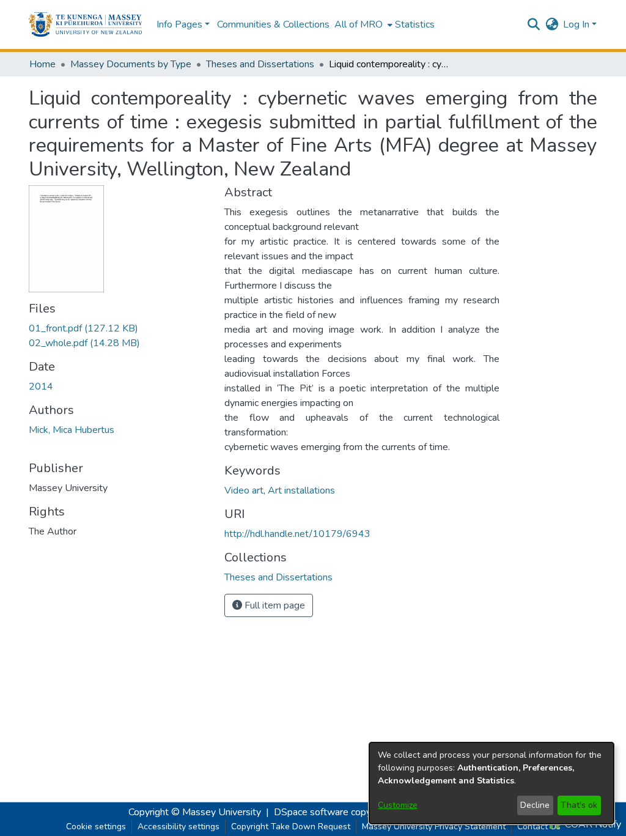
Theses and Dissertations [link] (260, 64)
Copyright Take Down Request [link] (290, 826)
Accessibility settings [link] (178, 826)
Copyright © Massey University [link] (194, 812)
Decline (535, 805)
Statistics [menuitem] (415, 24)
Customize (398, 805)
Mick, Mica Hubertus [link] (71, 430)
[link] (83, 328)
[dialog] (491, 783)
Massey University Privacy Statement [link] (434, 826)
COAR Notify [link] (591, 824)
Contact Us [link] (539, 826)
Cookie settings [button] (96, 826)
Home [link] (42, 64)
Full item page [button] (273, 605)
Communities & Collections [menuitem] (273, 24)
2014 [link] (41, 386)
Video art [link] (243, 490)
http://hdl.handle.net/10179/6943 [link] (297, 534)
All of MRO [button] (358, 24)
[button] (85, 24)
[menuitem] (362, 24)
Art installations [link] (301, 490)
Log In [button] (577, 24)
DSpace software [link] (311, 812)
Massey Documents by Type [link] (130, 64)
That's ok (579, 805)
